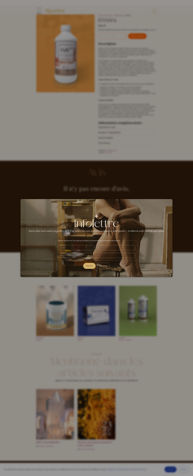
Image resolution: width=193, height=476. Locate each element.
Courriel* (63, 253)
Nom (102, 245)
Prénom (63, 245)
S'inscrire (89, 266)
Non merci (103, 266)
